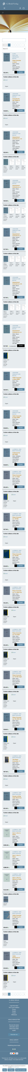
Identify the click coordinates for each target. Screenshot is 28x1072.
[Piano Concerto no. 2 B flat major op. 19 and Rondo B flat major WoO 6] (7, 554)
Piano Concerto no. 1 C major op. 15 (16, 476)
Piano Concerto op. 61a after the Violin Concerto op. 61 (17, 718)
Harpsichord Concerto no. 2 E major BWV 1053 (16, 186)
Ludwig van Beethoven (16, 450)
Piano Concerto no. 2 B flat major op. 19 (16, 518)
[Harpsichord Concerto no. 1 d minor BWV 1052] (7, 135)
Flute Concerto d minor (16, 61)
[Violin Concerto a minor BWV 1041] (7, 376)
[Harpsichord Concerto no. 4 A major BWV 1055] (7, 281)
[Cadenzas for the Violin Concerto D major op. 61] (7, 452)
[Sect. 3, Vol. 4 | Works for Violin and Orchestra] (7, 877)
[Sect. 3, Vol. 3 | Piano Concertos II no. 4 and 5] (7, 855)
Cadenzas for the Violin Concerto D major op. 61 (16, 453)
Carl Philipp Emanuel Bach (15, 56)
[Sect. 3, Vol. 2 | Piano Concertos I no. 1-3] (7, 833)
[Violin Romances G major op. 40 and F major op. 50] (7, 956)
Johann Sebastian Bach (16, 95)
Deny (4, 1070)
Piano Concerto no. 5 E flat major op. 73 (17, 676)
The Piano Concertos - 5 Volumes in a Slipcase (16, 760)
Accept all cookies (21, 1070)
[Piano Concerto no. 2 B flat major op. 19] (7, 517)
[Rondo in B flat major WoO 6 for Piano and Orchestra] (7, 796)
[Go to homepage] (14, 4)
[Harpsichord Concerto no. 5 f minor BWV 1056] (7, 329)
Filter (14, 40)
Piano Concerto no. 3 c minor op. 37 (17, 591)
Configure (11, 1070)
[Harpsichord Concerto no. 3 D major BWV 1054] (7, 232)
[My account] (20, 8)
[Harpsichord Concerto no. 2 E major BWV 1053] (7, 184)
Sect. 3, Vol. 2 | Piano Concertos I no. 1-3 (16, 834)
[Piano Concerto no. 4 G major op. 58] (7, 633)
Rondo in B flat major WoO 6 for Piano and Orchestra (17, 797)
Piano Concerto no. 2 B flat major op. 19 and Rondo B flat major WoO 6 (17, 555)
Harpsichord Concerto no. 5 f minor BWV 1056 (17, 331)
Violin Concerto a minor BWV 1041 (16, 378)
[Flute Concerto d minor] (7, 57)
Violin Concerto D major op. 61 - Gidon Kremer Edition (16, 916)
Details (21, 72)
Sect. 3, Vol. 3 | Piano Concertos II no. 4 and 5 (16, 856)
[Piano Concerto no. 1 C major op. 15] (7, 475)
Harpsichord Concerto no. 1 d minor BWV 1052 (17, 138)
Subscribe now (14, 1034)
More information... (16, 1067)
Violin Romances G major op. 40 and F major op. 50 (17, 957)
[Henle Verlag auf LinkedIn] (15, 1062)
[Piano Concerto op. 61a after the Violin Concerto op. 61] (7, 717)
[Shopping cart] (23, 8)
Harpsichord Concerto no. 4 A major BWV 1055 (17, 283)
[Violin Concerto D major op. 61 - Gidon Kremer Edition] (7, 915)
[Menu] (4, 8)
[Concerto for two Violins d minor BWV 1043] (7, 97)
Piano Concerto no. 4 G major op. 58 (16, 633)
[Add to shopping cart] (15, 72)
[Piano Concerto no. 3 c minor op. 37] (7, 590)
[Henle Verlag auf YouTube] (12, 1062)
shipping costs (16, 1058)
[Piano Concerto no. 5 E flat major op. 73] (7, 675)
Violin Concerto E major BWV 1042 (16, 417)
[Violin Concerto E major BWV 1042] (7, 414)
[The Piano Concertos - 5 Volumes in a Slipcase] (7, 759)
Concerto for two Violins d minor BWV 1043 (17, 99)
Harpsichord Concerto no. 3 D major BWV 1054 (16, 235)
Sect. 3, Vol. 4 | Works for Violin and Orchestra (17, 878)
